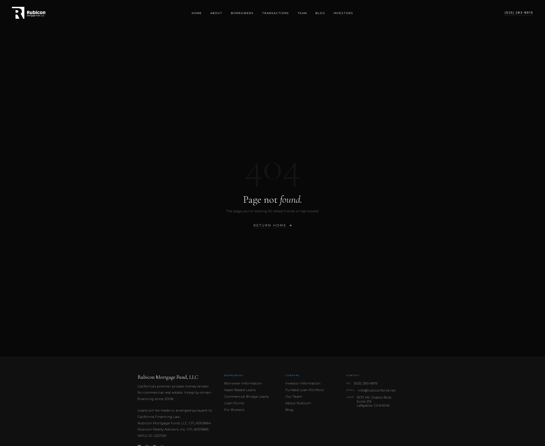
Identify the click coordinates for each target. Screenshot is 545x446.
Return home (269, 225)
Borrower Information (243, 383)
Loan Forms (234, 403)
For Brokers (234, 410)
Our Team (293, 396)
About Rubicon (298, 403)
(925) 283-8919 (519, 12)
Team (302, 13)
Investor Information (302, 383)
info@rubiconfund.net (377, 390)
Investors (343, 13)
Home (197, 13)
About (216, 13)
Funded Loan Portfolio (304, 390)
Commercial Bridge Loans (246, 396)
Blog (320, 13)
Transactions (275, 13)
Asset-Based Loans (239, 390)
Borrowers (242, 13)
